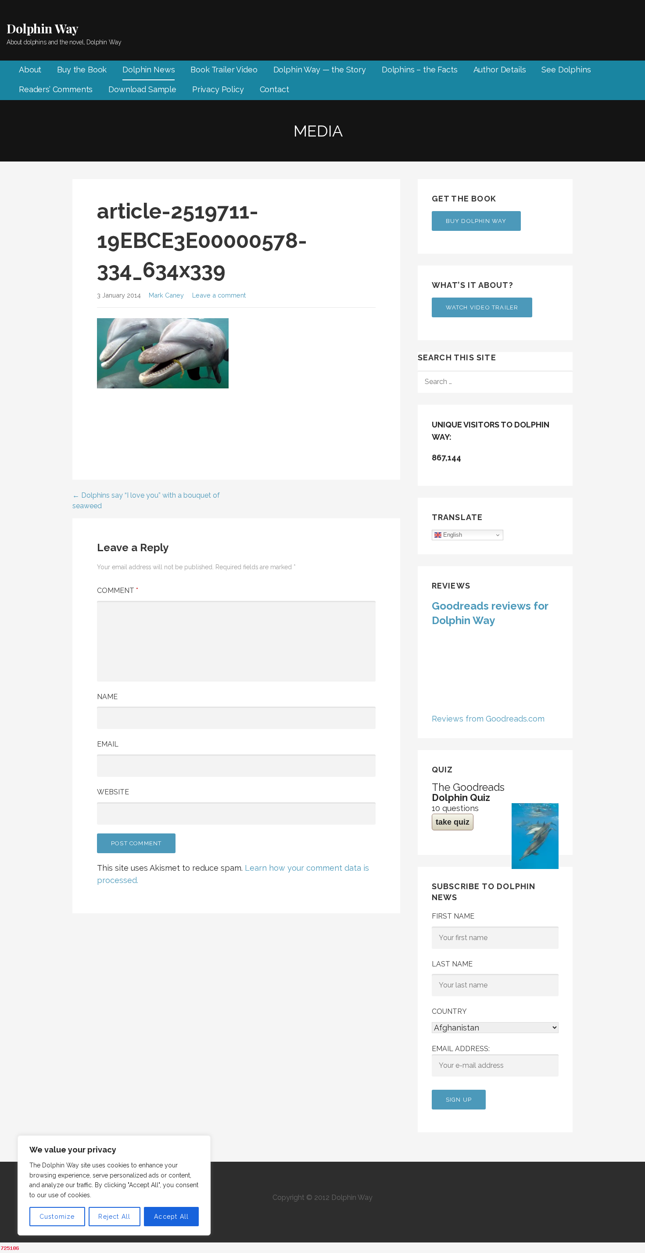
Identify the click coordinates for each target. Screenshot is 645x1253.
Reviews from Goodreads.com (488, 718)
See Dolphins (566, 69)
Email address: (461, 1049)
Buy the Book (82, 69)
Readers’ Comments (56, 89)
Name (107, 697)
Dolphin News (148, 69)
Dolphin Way (43, 28)
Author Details (499, 69)
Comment (117, 590)
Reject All (114, 1216)
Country (449, 1011)
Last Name (452, 964)
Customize (57, 1216)
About (30, 69)
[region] (114, 1185)
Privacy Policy (218, 89)
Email (107, 744)
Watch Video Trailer (482, 307)
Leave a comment (219, 295)
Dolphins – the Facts (420, 69)
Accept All (171, 1216)
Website (113, 792)
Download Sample (142, 89)
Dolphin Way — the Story (319, 69)
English (451, 534)
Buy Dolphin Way (476, 221)
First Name (453, 916)
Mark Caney (166, 295)
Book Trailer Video (223, 69)
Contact (274, 89)
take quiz (452, 822)
